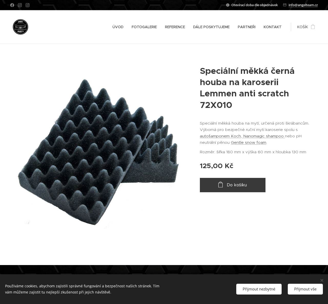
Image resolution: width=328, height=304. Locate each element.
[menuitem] (119, 27)
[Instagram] (20, 5)
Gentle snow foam (248, 142)
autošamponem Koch (220, 136)
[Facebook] (12, 5)
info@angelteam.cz (303, 5)
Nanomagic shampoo (263, 136)
